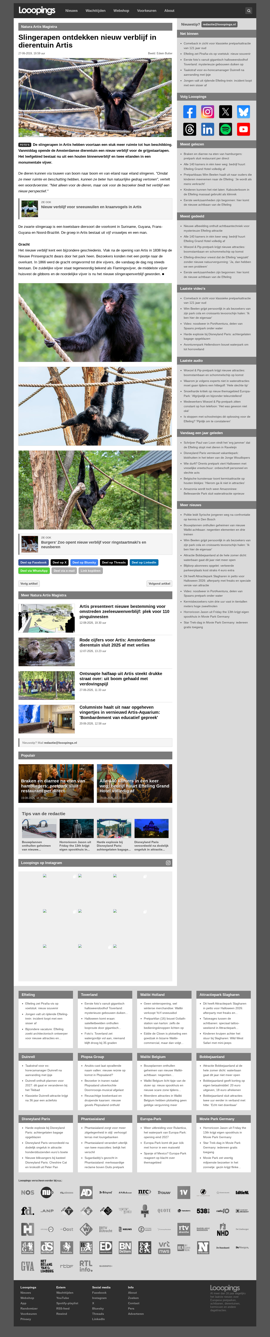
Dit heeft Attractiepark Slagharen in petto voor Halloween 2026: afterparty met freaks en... (224, 1008)
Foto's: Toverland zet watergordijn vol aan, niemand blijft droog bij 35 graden (105, 1038)
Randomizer (29, 1308)
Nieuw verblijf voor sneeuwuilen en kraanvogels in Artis (91, 207)
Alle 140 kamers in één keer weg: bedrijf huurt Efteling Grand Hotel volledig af (134, 785)
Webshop (121, 10)
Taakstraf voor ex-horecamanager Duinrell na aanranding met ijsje (43, 1070)
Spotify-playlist (67, 1303)
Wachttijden (95, 10)
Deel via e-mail (64, 570)
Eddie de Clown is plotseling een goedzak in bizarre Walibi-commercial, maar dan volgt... (165, 1038)
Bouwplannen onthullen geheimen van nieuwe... (36, 845)
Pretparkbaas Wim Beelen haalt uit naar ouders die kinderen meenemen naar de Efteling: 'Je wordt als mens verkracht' (218, 179)
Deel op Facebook (33, 562)
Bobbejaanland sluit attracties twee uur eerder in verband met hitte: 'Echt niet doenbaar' (224, 1100)
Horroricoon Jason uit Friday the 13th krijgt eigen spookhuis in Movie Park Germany (224, 1132)
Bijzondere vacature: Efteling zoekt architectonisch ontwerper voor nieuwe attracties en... (46, 1033)
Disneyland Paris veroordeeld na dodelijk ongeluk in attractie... (151, 845)
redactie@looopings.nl (60, 742)
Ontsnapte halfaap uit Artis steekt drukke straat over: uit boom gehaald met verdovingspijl (121, 678)
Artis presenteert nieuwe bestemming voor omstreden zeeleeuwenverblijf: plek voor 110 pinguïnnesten (124, 611)
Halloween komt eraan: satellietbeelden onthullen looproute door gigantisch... (103, 1023)
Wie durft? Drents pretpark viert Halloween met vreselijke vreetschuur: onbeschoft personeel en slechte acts (216, 468)
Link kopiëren (91, 570)
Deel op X (59, 562)
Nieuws (71, 10)
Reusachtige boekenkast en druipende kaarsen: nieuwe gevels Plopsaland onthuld (103, 1100)
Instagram (99, 1298)
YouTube (62, 1298)
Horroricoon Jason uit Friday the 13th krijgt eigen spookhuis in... (75, 845)
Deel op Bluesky (84, 562)
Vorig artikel (29, 583)
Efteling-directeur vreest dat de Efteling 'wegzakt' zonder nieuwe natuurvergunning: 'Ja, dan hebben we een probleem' (217, 262)
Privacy (25, 1319)
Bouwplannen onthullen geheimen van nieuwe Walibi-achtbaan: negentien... (163, 1070)
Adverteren (136, 1313)
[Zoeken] (248, 10)
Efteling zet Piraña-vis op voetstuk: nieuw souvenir (217, 53)
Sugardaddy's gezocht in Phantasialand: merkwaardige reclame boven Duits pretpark (104, 1162)
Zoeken (133, 1298)
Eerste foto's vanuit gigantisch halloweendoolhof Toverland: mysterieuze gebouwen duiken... (106, 1008)
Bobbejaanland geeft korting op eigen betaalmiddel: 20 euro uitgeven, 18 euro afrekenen (224, 1085)
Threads (98, 1313)
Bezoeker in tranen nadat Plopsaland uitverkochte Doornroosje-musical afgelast (104, 1085)
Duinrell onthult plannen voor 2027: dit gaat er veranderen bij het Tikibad (46, 1085)
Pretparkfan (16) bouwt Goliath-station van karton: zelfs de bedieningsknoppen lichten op (165, 1023)
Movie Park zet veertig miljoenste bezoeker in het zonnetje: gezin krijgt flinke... (222, 1162)
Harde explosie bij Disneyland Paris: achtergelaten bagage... (114, 845)
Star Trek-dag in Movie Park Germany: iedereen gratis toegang (221, 1147)
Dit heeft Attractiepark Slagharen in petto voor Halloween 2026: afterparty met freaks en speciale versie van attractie (217, 580)
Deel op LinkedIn (144, 562)
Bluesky (98, 1308)
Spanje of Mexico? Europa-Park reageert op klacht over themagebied (165, 1158)
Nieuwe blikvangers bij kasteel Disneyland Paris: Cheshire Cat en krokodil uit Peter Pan (46, 1162)
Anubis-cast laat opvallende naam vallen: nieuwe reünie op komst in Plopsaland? (105, 1070)
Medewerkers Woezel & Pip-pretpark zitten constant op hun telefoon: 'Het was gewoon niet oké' (215, 406)
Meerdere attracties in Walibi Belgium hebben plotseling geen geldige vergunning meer (165, 1100)
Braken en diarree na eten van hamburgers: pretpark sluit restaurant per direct (53, 785)
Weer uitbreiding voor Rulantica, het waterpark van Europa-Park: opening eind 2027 (165, 1132)
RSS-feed (63, 1308)
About (169, 10)
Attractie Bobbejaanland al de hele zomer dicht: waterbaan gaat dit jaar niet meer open (222, 1070)
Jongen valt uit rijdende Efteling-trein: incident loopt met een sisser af (46, 1018)
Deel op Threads (114, 562)
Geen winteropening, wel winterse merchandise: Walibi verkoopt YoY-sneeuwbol (163, 1008)
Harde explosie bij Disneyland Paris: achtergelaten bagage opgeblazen (45, 1132)
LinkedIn (98, 1319)
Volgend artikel (159, 583)
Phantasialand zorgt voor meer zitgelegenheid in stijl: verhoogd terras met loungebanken (106, 1132)
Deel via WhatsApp (34, 570)
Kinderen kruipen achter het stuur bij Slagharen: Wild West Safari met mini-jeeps (223, 1038)
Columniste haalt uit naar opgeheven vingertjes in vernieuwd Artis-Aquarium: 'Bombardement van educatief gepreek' (120, 712)
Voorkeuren (146, 10)
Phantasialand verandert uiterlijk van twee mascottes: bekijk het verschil (106, 1147)
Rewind (61, 1313)
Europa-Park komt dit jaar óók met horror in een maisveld (164, 1145)
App (23, 1303)
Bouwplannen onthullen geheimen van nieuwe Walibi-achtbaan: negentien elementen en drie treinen (214, 530)
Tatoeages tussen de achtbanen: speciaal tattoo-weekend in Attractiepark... (221, 1023)
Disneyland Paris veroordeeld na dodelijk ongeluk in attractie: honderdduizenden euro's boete (47, 1147)
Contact (133, 1303)
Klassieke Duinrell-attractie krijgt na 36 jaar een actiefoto (46, 1098)
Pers (131, 1308)
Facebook (99, 1292)
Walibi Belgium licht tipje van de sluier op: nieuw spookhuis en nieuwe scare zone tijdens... (165, 1085)
